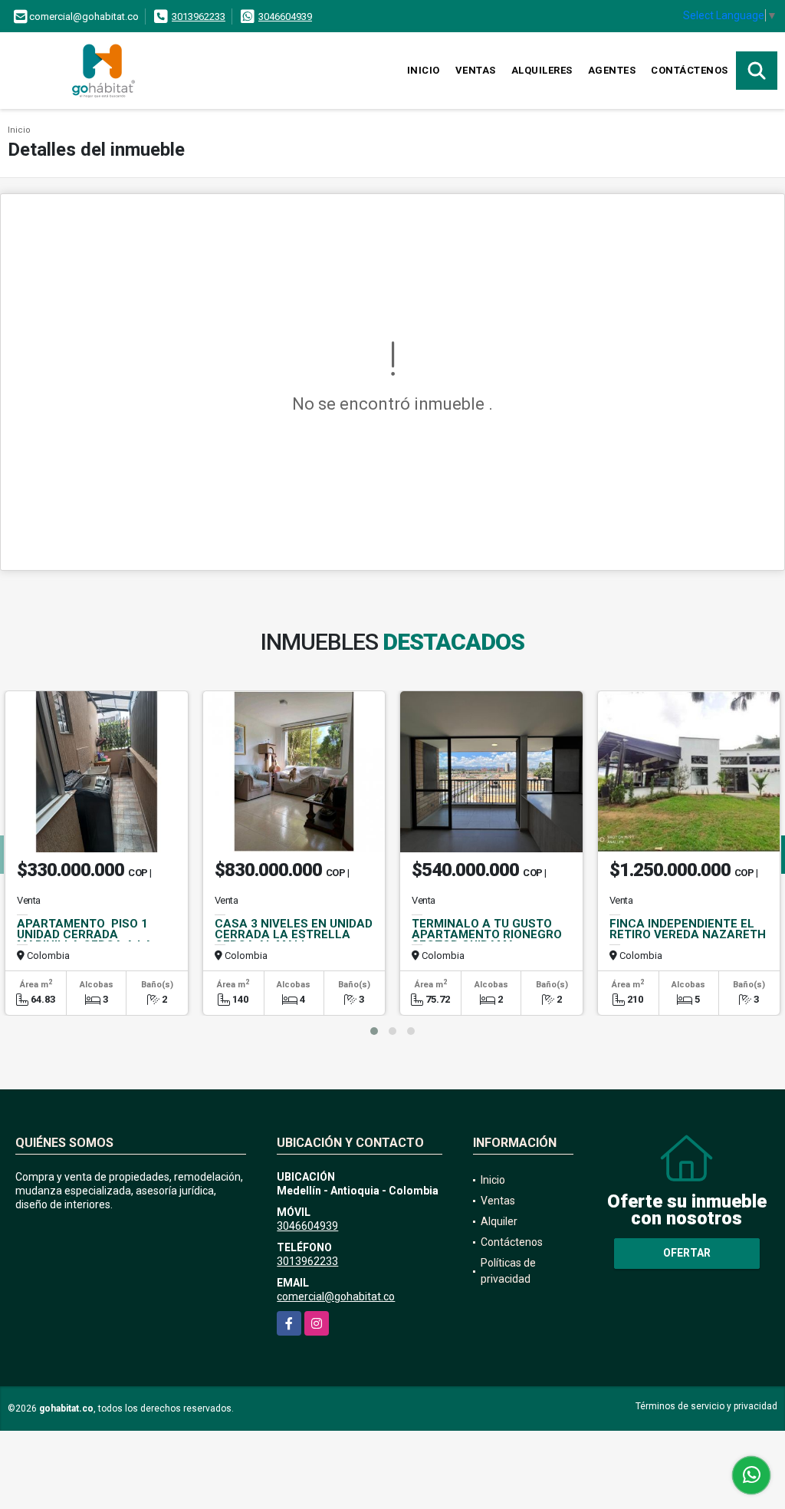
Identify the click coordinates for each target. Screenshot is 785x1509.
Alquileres (542, 70)
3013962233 (198, 16)
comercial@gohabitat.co (336, 1296)
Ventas (475, 70)
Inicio (423, 70)
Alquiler (499, 1221)
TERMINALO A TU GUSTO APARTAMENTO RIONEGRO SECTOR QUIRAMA (487, 934)
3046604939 (285, 16)
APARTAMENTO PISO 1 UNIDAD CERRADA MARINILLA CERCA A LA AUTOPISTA (85, 940)
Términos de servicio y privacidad (706, 1406)
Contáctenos (689, 70)
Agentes (612, 70)
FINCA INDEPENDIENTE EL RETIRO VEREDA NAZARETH (687, 929)
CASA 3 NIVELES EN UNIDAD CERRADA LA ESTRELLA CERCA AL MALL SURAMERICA (294, 940)
